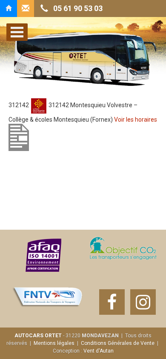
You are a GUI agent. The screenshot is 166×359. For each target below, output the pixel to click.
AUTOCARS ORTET (38, 336)
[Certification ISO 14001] (43, 255)
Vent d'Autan (98, 351)
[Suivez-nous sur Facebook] (112, 302)
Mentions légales (54, 343)
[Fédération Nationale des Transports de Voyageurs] (47, 302)
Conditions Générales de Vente (118, 343)
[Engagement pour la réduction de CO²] (122, 255)
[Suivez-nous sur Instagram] (143, 302)
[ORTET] (8, 8)
